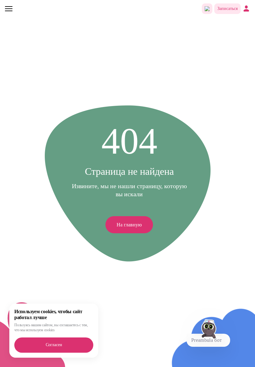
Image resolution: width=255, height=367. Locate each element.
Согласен (54, 344)
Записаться (227, 8)
